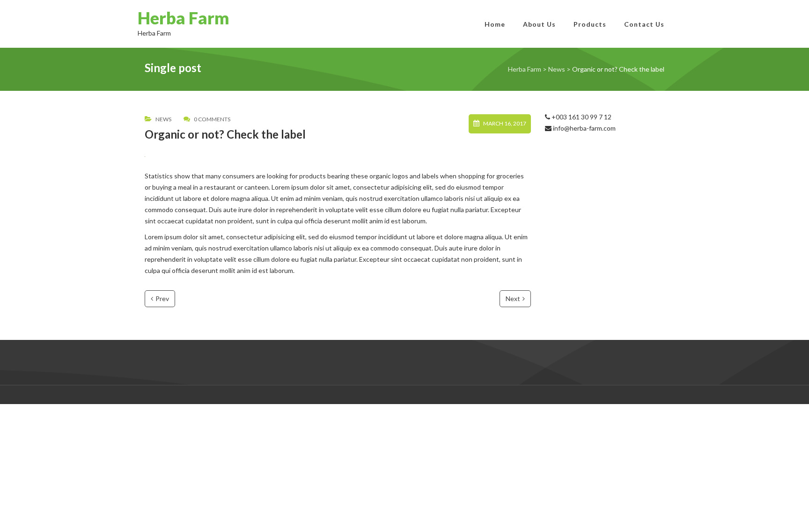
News (163, 119)
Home (495, 24)
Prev (162, 298)
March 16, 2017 (504, 123)
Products (590, 24)
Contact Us (644, 24)
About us (539, 24)
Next (513, 298)
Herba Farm (183, 17)
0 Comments (212, 119)
